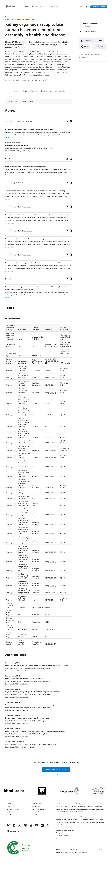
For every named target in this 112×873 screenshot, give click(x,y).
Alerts (86, 6)
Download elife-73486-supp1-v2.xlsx (16, 671)
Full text (16, 91)
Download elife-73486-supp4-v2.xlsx (16, 710)
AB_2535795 (52, 524)
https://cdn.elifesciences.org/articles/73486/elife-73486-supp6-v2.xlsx (27, 734)
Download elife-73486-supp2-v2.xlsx (16, 684)
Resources (35, 814)
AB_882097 (51, 498)
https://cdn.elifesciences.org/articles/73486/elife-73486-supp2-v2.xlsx (27, 681)
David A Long (50, 44)
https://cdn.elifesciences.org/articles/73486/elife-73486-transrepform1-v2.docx (30, 744)
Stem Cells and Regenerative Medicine (19, 19)
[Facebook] (48, 826)
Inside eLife (36, 806)
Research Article (11, 17)
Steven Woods (21, 44)
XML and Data (36, 817)
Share (86, 46)
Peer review (46, 91)
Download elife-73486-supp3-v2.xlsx (16, 697)
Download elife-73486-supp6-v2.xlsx (16, 737)
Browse (35, 6)
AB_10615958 (52, 458)
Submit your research (98, 7)
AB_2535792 (52, 552)
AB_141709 (51, 515)
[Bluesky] (8, 826)
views (83, 54)
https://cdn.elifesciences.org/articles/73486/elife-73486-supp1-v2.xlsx (27, 668)
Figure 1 (8, 145)
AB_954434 (51, 600)
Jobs (8, 806)
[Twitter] (19, 826)
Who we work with (13, 809)
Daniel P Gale (61, 44)
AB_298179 (51, 443)
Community (54, 6)
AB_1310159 (52, 378)
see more (8, 137)
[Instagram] (30, 826)
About (64, 6)
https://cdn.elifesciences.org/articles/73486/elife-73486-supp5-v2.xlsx (27, 721)
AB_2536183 (52, 561)
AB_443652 (51, 467)
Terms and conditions (14, 817)
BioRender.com (24, 196)
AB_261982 (51, 493)
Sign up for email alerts (56, 769)
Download (87, 40)
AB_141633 (51, 543)
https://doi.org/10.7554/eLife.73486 (29, 80)
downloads (95, 54)
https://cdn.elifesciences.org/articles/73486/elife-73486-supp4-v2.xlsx (27, 708)
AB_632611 (51, 385)
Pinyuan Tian (27, 42)
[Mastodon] (25, 826)
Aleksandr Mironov (36, 44)
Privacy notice (56, 774)
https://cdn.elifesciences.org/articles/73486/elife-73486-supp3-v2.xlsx (27, 694)
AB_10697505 (52, 593)
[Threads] (42, 826)
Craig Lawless (39, 42)
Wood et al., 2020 (37, 356)
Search (81, 6)
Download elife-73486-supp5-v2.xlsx (16, 723)
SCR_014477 (52, 644)
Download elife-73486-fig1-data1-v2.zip (17, 151)
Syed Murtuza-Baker (54, 42)
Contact (9, 814)
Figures (30, 91)
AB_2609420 (52, 450)
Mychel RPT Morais (13, 42)
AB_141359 (51, 571)
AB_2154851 (52, 392)
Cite (100, 40)
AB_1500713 (52, 585)
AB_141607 (51, 533)
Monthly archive (38, 809)
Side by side (60, 91)
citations (83, 57)
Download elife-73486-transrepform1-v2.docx (20, 747)
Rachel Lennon (11, 47)
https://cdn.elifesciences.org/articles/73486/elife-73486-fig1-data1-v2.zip (28, 148)
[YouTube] (36, 826)
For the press (36, 812)
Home (27, 6)
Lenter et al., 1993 (36, 505)
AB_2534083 (52, 578)
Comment (100, 47)
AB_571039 (51, 476)
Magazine (43, 6)
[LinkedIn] (13, 826)
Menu (20, 6)
